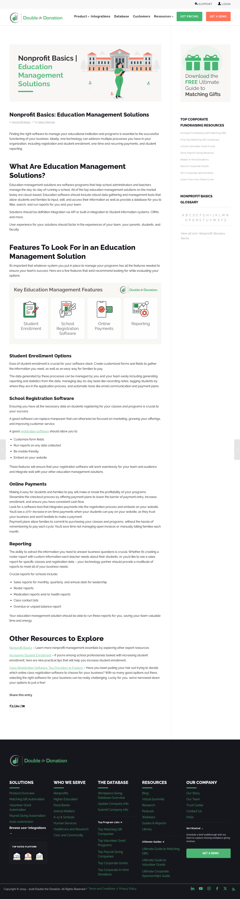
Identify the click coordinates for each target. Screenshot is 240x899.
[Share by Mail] (23, 706)
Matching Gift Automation (26, 799)
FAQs (190, 817)
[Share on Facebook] (10, 706)
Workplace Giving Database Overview (111, 795)
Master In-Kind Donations (194, 159)
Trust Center (194, 805)
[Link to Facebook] (217, 888)
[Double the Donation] (36, 17)
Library (147, 829)
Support (205, 4)
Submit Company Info (113, 809)
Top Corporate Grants (113, 863)
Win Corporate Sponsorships (196, 172)
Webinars (148, 817)
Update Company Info (113, 803)
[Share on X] (12, 706)
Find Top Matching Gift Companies (199, 139)
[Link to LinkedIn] (192, 888)
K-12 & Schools (64, 817)
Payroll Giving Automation (27, 815)
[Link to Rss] (233, 888)
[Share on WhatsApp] (15, 706)
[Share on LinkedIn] (17, 706)
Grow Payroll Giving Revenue (197, 152)
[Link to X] (225, 888)
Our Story (193, 793)
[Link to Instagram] (209, 888)
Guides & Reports (154, 823)
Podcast (148, 811)
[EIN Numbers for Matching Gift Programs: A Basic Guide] (237, 449)
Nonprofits (61, 793)
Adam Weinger (46, 122)
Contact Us (194, 811)
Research (148, 805)
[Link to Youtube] (201, 888)
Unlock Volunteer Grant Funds (197, 146)
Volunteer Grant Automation (20, 807)
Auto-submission (21, 821)
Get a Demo (210, 853)
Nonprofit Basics (21, 122)
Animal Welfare (64, 811)
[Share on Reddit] (20, 706)
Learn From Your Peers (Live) (197, 179)
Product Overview (21, 793)
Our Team (193, 799)
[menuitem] (204, 4)
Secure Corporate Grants (194, 166)
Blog (145, 793)
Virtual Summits (153, 799)
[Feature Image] (85, 73)
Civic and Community (68, 835)
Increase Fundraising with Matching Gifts (203, 133)
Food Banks (62, 805)
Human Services (65, 823)
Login (226, 4)
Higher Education (66, 799)
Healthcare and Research (71, 829)
